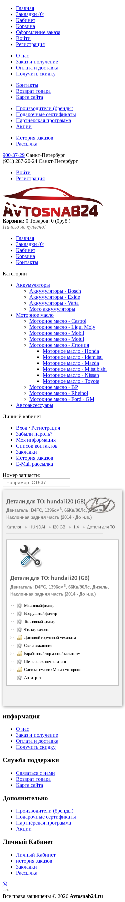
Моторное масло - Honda (71, 351)
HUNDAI (37, 527)
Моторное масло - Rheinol (58, 393)
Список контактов (37, 446)
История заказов (34, 138)
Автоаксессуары (34, 405)
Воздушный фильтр (40, 613)
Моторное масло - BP (53, 387)
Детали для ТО (101, 527)
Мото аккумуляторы (52, 309)
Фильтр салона (36, 629)
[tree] (62, 642)
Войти (23, 38)
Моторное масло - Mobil (56, 333)
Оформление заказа (38, 32)
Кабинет (25, 20)
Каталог (13, 527)
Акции (24, 126)
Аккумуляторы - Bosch (55, 291)
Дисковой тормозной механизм (50, 637)
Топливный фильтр (39, 621)
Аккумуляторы (33, 285)
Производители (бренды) (44, 108)
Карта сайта (29, 97)
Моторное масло (35, 315)
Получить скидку (36, 73)
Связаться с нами (35, 773)
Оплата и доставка (37, 67)
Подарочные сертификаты (46, 114)
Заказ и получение (37, 61)
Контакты (27, 85)
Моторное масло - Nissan (71, 375)
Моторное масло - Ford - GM (61, 399)
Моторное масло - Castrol (57, 321)
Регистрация (30, 44)
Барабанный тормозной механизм (52, 653)
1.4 (76, 527)
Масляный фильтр (39, 605)
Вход (21, 428)
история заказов (34, 861)
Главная (25, 8)
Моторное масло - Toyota (71, 381)
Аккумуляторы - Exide (54, 297)
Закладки (26, 452)
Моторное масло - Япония (59, 345)
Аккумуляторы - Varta (54, 303)
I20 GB (59, 527)
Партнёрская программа (43, 120)
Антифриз (32, 677)
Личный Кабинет (36, 855)
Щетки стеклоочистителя (45, 661)
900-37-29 (14, 155)
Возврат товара (33, 91)
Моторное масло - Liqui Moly (62, 327)
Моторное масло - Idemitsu (73, 357)
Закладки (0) (30, 14)
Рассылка (26, 144)
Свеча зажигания (38, 645)
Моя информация (36, 440)
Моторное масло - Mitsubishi (75, 369)
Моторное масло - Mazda (71, 363)
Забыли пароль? (34, 434)
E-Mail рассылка (34, 464)
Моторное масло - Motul (56, 339)
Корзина (25, 26)
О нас (22, 55)
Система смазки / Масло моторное (52, 669)
